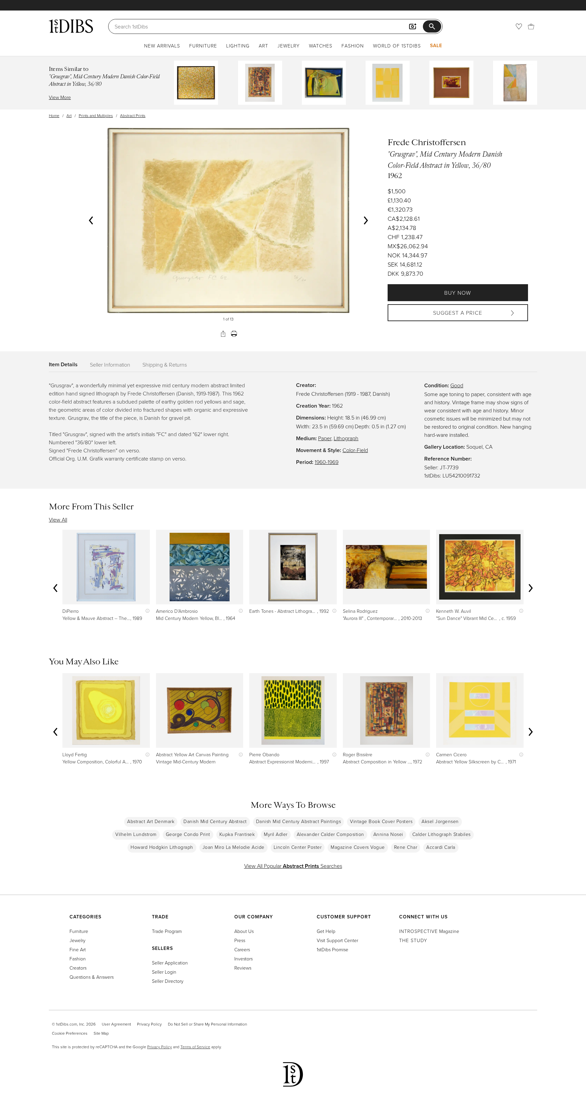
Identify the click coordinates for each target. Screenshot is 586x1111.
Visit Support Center (337, 940)
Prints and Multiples (96, 115)
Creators (78, 967)
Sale (436, 45)
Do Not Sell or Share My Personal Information (207, 1024)
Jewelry (288, 45)
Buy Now (457, 292)
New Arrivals (162, 45)
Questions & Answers (92, 977)
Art (263, 45)
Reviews (242, 967)
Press (239, 940)
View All (58, 519)
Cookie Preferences (69, 1033)
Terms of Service (195, 1047)
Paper (324, 438)
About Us (244, 931)
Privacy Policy (149, 1024)
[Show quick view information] (146, 611)
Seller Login (164, 972)
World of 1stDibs (397, 45)
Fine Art (78, 949)
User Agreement (116, 1024)
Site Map (101, 1033)
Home (54, 115)
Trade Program (167, 931)
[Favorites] (519, 26)
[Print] (234, 333)
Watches (320, 45)
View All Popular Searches (293, 866)
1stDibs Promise (332, 949)
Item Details (63, 364)
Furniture (203, 45)
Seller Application (170, 962)
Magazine (429, 931)
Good (456, 385)
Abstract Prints (132, 115)
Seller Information (110, 364)
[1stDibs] (71, 26)
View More (60, 97)
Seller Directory (167, 981)
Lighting (238, 45)
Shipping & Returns (164, 364)
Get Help (326, 931)
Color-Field (355, 450)
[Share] (223, 333)
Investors (243, 958)
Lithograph (346, 438)
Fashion (352, 45)
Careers (242, 949)
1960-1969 (326, 462)
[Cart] (531, 26)
